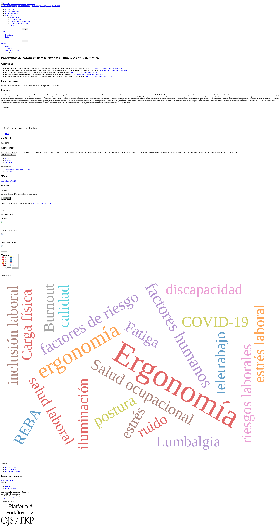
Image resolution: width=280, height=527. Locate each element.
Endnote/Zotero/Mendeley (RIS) (18, 170)
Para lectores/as (10, 467)
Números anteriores (12, 11)
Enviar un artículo (7, 480)
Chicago (8, 160)
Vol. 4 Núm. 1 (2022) (13, 51)
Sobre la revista (15, 17)
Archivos (8, 49)
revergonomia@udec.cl (9, 498)
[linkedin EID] (4, 251)
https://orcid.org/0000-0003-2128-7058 (108, 68)
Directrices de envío (12, 13)
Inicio (7, 47)
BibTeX (10, 172)
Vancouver (9, 162)
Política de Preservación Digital (20, 21)
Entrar (7, 37)
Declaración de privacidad (19, 23)
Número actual (10, 9)
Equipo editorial (15, 19)
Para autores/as (10, 469)
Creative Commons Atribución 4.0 (44, 203)
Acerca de (8, 15)
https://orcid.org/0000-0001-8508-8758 (89, 74)
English (7, 486)
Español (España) (11, 488)
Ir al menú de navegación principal (30, 6)
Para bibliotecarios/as (12, 471)
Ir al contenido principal (9, 6)
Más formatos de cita (8, 154)
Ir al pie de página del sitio (51, 6)
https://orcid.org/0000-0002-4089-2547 (98, 76)
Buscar (24, 29)
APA (7, 158)
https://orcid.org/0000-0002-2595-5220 (113, 70)
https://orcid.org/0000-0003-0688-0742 (83, 72)
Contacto (13, 25)
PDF (7, 134)
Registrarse (9, 35)
